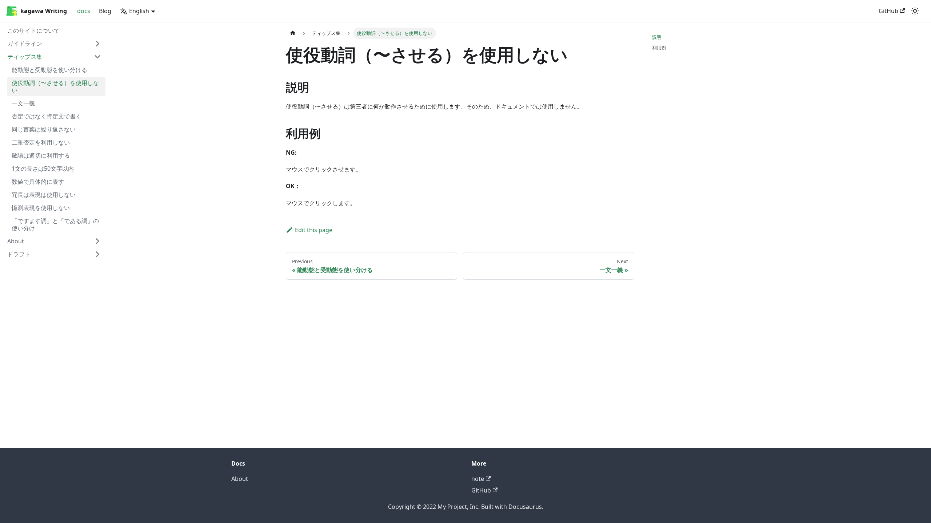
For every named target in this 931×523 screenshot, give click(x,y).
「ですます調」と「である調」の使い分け (55, 224)
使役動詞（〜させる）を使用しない (55, 86)
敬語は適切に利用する (41, 155)
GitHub (888, 11)
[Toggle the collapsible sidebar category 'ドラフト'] (97, 254)
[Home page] (293, 33)
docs (83, 11)
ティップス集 (24, 57)
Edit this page (313, 230)
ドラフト (19, 254)
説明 (657, 37)
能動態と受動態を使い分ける (49, 70)
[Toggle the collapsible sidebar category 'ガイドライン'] (97, 43)
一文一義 (23, 103)
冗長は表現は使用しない (44, 195)
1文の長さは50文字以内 (43, 169)
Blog (105, 11)
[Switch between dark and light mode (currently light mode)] (915, 11)
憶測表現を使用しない (41, 208)
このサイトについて (33, 31)
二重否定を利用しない (41, 142)
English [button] (139, 11)
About (15, 241)
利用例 (659, 47)
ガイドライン (24, 44)
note (477, 479)
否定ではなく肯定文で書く (46, 116)
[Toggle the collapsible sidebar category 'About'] (97, 241)
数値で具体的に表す (38, 182)
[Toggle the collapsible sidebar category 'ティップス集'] (97, 56)
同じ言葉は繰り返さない (44, 129)
